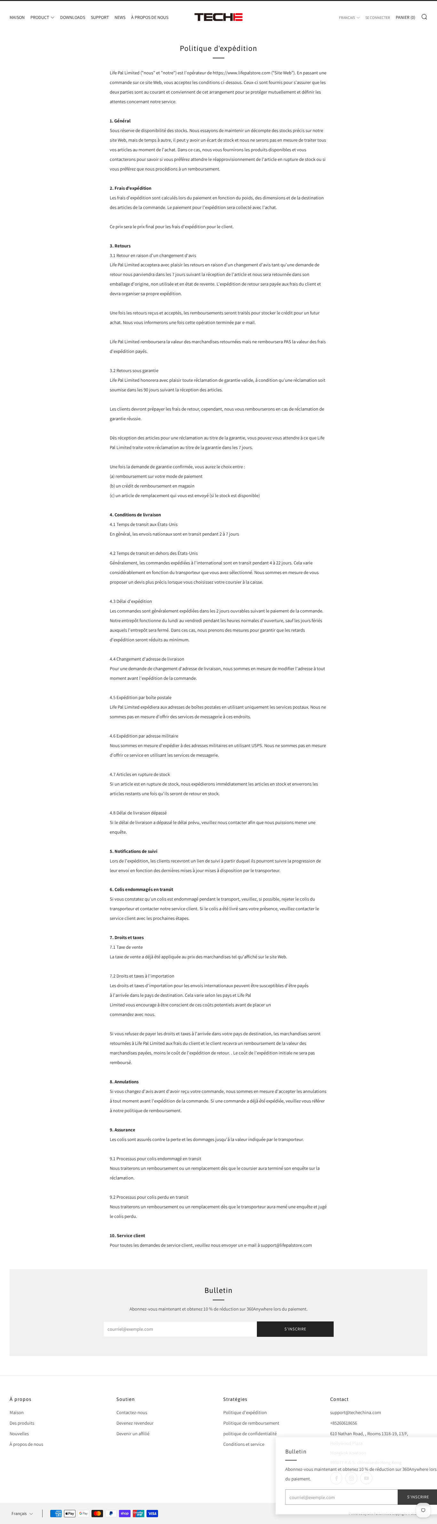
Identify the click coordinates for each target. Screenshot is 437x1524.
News (120, 17)
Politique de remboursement (251, 1423)
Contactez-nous (131, 1412)
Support (100, 17)
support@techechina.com (355, 1412)
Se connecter (377, 17)
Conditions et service (243, 1444)
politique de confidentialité (250, 1433)
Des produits (22, 1423)
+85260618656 (343, 1423)
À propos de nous (149, 17)
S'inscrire (295, 1329)
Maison (17, 17)
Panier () (405, 17)
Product (39, 17)
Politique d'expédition (245, 1412)
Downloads (72, 17)
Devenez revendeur (135, 1423)
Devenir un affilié (132, 1433)
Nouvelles (19, 1433)
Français (347, 17)
